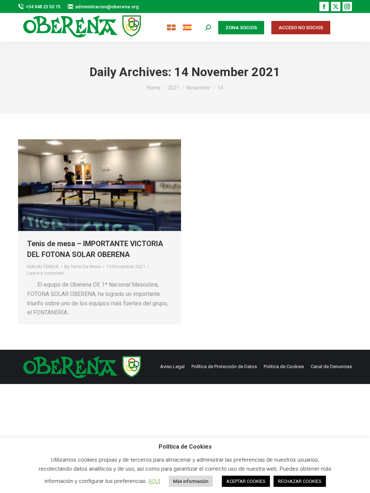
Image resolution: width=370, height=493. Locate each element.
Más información (190, 481)
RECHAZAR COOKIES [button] (300, 481)
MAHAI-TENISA (43, 266)
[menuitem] (171, 27)
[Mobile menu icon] (344, 28)
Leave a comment (45, 273)
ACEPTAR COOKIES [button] (246, 481)
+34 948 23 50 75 (43, 6)
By (82, 266)
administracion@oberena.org (107, 6)
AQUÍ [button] (154, 481)
